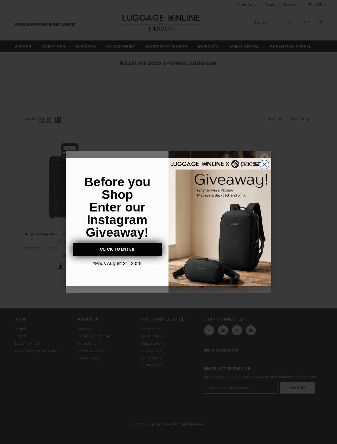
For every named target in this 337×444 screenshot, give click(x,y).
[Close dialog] (264, 164)
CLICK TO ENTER (117, 249)
